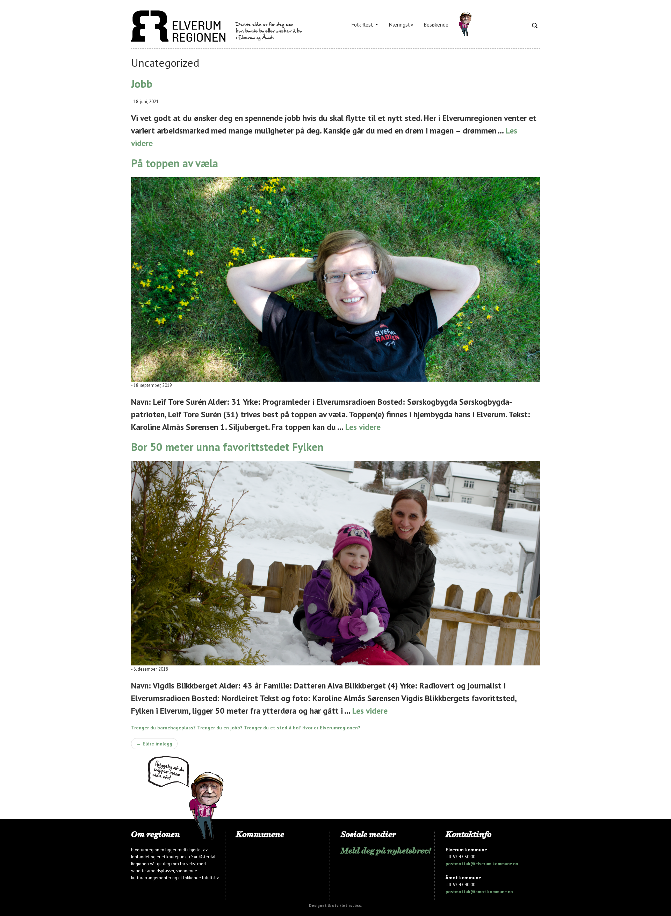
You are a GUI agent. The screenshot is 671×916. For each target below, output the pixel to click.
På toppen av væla (174, 163)
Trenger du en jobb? (220, 727)
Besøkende (436, 24)
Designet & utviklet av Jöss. (335, 905)
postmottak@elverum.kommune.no (482, 863)
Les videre (363, 426)
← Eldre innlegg (154, 744)
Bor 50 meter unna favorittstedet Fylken (227, 447)
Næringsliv (401, 24)
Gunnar (465, 24)
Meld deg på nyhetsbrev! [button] (386, 851)
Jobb (141, 84)
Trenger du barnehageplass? (163, 727)
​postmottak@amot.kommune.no (479, 891)
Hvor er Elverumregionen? (331, 727)
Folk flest (363, 24)
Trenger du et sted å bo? (272, 727)
